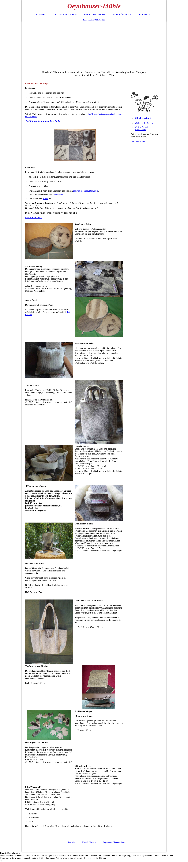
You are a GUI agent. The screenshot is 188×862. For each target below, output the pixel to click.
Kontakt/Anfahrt (94, 20)
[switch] (1, 861)
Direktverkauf (143, 118)
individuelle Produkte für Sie (85, 191)
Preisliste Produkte (33, 217)
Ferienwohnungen (66, 14)
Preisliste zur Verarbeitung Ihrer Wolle (43, 121)
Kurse (45, 198)
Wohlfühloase (121, 14)
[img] (94, 39)
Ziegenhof (143, 14)
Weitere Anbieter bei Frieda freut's (143, 128)
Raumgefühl (58, 195)
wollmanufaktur (95, 14)
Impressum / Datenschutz (114, 842)
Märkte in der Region (144, 123)
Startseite (42, 14)
